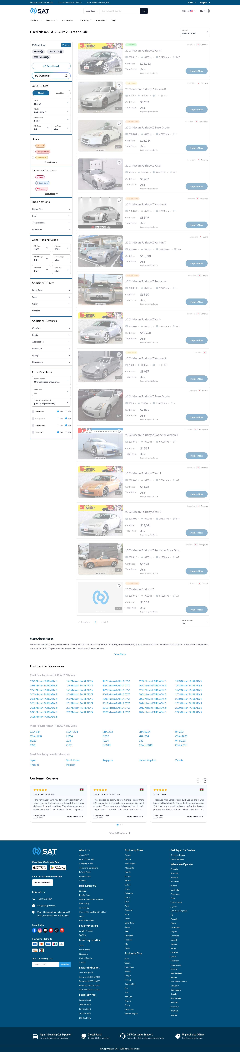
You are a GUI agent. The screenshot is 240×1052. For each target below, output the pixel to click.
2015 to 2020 (85, 1013)
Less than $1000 (86, 972)
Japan (41, 177)
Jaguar (128, 927)
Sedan (127, 963)
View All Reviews (118, 833)
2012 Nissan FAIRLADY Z (79, 703)
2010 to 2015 (85, 1009)
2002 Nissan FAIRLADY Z (79, 694)
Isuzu (127, 889)
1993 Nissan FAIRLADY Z (188, 685)
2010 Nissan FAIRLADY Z (188, 698)
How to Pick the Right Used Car (92, 912)
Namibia (174, 969)
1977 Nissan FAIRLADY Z (79, 681)
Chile (173, 898)
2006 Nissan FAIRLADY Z (43, 698)
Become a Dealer (178, 855)
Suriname (175, 1006)
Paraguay (175, 985)
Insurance (39, 411)
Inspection (40, 425)
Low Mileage (41, 157)
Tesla (127, 948)
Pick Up (128, 980)
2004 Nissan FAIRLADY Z (152, 694)
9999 (32, 745)
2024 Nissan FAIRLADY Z (152, 712)
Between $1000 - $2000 (89, 977)
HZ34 (69, 736)
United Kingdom (147, 760)
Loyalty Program (86, 931)
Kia (126, 944)
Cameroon (175, 894)
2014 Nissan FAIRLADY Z (152, 703)
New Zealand (176, 973)
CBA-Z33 (107, 731)
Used (41, 93)
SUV (127, 958)
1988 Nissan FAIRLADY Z (43, 685)
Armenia (174, 869)
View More (120, 654)
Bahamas (174, 877)
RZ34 (105, 740)
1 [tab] (118, 826)
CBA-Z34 (35, 731)
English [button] (203, 2)
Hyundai (128, 940)
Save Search (53, 66)
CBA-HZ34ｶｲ (146, 745)
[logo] (44, 853)
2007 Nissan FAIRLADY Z (79, 698)
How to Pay (84, 908)
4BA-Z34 (144, 736)
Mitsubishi (129, 868)
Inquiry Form (84, 895)
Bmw (127, 901)
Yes (61, 411)
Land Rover (130, 923)
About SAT (84, 855)
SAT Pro (82, 935)
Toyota (128, 855)
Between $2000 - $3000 (89, 981)
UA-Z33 (179, 731)
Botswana (175, 881)
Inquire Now (196, 71)
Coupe (128, 975)
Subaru (128, 876)
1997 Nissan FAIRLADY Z (116, 689)
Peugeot (128, 910)
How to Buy (84, 903)
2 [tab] (122, 826)
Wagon (128, 971)
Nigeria (174, 977)
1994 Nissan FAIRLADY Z (43, 689)
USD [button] (190, 2)
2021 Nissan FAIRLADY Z (43, 712)
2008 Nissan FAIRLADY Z (116, 698)
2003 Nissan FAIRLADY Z (116, 694)
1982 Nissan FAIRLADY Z (152, 681)
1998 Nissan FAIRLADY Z (152, 689)
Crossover (129, 1009)
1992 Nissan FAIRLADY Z (152, 685)
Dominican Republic (179, 910)
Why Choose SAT (86, 859)
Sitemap (82, 891)
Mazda (127, 880)
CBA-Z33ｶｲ (181, 745)
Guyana (174, 931)
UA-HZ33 (180, 740)
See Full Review (74, 816)
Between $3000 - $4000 (89, 985)
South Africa (176, 998)
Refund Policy (85, 876)
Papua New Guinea (179, 981)
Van (126, 992)
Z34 (68, 740)
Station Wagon (131, 1013)
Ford (127, 914)
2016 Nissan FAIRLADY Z (43, 707)
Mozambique (176, 965)
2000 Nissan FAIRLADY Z (43, 694)
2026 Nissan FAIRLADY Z (43, 716)
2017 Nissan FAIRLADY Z (79, 707)
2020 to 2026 (85, 1018)
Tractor (128, 1001)
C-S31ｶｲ (106, 745)
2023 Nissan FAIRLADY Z (116, 712)
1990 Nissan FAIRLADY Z (116, 685)
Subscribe (65, 964)
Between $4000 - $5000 (89, 989)
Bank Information (86, 920)
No (69, 411)
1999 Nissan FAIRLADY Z (188, 689)
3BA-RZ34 (144, 731)
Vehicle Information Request (91, 899)
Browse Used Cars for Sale (41, 2)
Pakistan (70, 764)
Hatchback (129, 967)
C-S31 (69, 745)
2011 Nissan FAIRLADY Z (43, 703)
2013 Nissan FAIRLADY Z (116, 703)
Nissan (128, 859)
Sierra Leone (176, 990)
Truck (127, 1005)
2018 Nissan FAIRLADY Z (116, 707)
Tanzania (174, 1010)
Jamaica (174, 944)
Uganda (174, 1015)
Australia (174, 873)
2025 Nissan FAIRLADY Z (188, 712)
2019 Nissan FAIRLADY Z (152, 707)
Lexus (127, 897)
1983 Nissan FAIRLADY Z (188, 681)
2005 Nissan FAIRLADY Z (188, 694)
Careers (82, 880)
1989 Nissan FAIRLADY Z (79, 685)
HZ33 (33, 740)
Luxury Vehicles (43, 152)
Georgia (174, 919)
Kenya (173, 948)
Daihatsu (129, 893)
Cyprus (174, 906)
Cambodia (175, 890)
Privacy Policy (85, 872)
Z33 (141, 740)
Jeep (127, 931)
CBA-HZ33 (181, 736)
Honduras (175, 935)
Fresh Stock (131, 45)
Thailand (34, 764)
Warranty (39, 432)
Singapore (43, 189)
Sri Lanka (174, 1002)
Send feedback (42, 882)
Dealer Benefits (177, 859)
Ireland (174, 940)
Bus (126, 988)
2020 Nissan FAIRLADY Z (188, 707)
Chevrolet (129, 935)
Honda (128, 872)
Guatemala (175, 927)
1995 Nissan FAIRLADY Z (79, 689)
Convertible (130, 984)
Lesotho (174, 952)
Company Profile (86, 863)
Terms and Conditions (88, 868)
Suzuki (127, 885)
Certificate (40, 418)
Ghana (173, 923)
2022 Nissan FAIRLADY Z (79, 712)
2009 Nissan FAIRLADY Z (152, 698)
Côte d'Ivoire (176, 902)
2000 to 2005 (85, 1000)
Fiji (172, 915)
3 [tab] (124, 826)
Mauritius (175, 960)
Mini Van (128, 996)
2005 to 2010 (85, 1004)
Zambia (179, 760)
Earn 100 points (132, 122)
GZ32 (105, 736)
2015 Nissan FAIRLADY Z (188, 703)
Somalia (174, 994)
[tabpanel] (58, 804)
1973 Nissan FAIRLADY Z (43, 681)
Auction (60, 93)
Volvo (127, 918)
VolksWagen (130, 863)
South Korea (43, 183)
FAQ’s (81, 916)
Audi (127, 906)
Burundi (174, 885)
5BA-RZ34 (72, 731)
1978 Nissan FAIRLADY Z (116, 681)
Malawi (174, 956)
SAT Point (40, 146)
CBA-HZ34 (36, 736)
